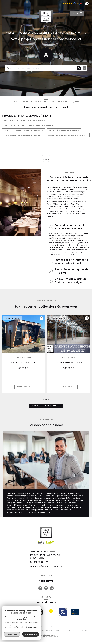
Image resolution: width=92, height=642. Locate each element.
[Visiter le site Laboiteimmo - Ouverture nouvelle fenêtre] (50, 635)
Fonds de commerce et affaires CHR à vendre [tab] (69, 227)
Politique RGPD (71, 630)
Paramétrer (12, 634)
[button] (48, 160)
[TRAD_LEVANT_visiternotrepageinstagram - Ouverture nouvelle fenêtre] (46, 588)
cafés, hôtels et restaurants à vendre (64, 239)
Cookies (84, 630)
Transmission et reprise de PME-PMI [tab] (71, 271)
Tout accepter (30, 634)
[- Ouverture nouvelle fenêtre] (51, 612)
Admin (58, 630)
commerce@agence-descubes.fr (46, 566)
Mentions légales (46, 630)
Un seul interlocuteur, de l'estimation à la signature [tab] (71, 280)
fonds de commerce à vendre (64, 252)
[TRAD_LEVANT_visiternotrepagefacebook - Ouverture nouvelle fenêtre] (40, 588)
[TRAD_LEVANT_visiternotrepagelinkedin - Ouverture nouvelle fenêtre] (52, 588)
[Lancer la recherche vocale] (46, 54)
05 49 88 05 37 (39, 562)
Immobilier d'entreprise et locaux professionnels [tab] (71, 261)
